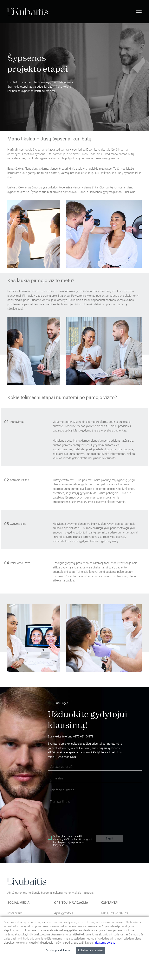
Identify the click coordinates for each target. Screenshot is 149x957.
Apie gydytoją (63, 913)
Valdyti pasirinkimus (58, 950)
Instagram (14, 913)
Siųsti (109, 838)
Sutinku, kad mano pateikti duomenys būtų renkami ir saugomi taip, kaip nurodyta (72, 840)
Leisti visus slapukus (90, 950)
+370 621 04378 (83, 736)
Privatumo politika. (105, 942)
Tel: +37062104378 (114, 913)
